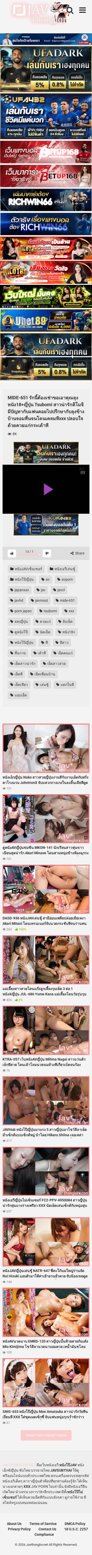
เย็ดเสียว (21, 685)
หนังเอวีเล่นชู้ (64, 569)
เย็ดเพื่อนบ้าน (44, 674)
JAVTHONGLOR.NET (19, 1465)
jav (42, 590)
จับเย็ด (67, 621)
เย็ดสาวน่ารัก (24, 664)
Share (79, 553)
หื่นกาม (20, 653)
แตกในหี (67, 685)
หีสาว (63, 642)
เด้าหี (41, 653)
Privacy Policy (19, 1529)
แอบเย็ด (20, 695)
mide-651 (67, 600)
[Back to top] (82, 1544)
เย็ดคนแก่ (65, 653)
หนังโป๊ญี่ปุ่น (24, 579)
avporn (67, 579)
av (47, 579)
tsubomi (50, 611)
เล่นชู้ (44, 685)
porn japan (23, 611)
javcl (61, 590)
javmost (41, 600)
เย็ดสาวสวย (56, 664)
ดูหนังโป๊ (21, 632)
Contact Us (47, 1529)
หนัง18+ (68, 632)
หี (46, 642)
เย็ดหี (18, 674)
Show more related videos (46, 1435)
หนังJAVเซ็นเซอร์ (28, 569)
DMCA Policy (75, 1524)
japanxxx (21, 590)
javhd (18, 600)
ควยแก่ (45, 621)
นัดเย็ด (44, 632)
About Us (14, 1524)
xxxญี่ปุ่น (21, 621)
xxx (71, 611)
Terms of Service (43, 1524)
